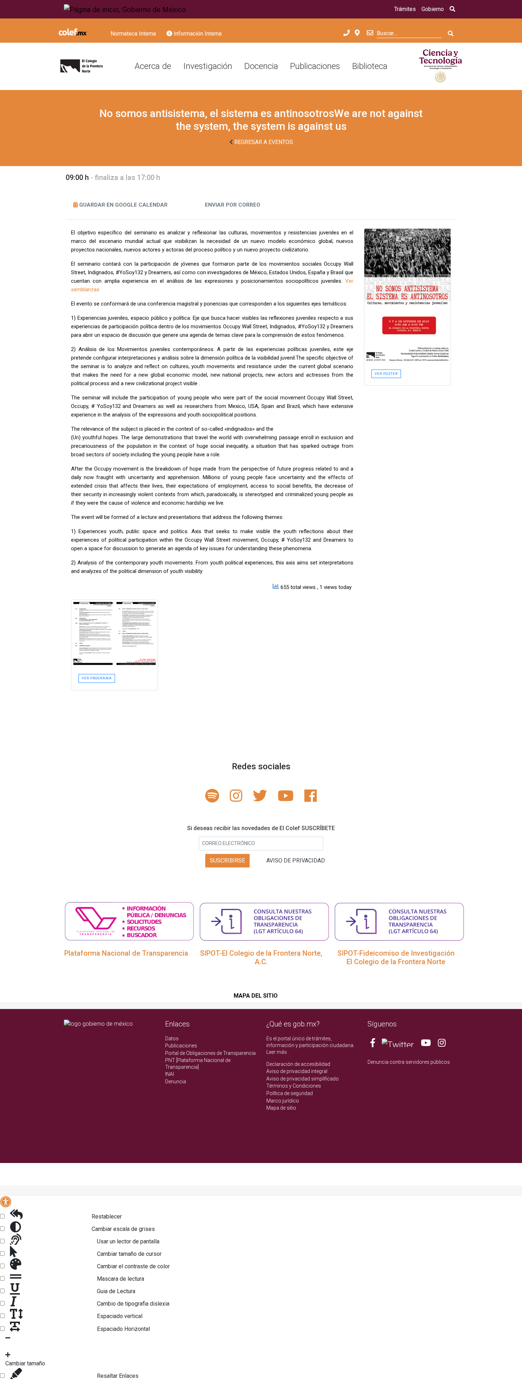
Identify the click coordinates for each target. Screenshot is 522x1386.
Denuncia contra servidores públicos (409, 1062)
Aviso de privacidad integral (296, 1071)
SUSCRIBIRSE (227, 860)
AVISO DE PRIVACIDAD (295, 860)
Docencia (261, 66)
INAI (169, 1074)
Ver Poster (386, 374)
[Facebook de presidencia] (373, 1044)
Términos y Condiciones (293, 1086)
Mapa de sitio (281, 1108)
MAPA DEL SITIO (256, 995)
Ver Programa (97, 678)
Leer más (276, 1052)
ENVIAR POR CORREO (232, 205)
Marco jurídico (282, 1101)
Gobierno (433, 9)
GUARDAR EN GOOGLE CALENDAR (123, 205)
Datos (172, 1038)
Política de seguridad (289, 1093)
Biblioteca (369, 66)
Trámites (405, 9)
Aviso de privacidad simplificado (302, 1079)
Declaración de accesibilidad (298, 1064)
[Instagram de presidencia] (441, 1044)
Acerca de (153, 66)
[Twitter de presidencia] (398, 1044)
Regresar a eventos (263, 142)
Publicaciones (315, 66)
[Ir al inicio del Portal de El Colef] (81, 66)
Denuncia (175, 1081)
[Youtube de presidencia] (426, 1044)
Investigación (207, 66)
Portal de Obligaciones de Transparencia (210, 1053)
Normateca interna (133, 33)
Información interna (197, 33)
